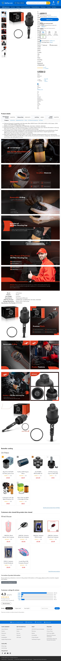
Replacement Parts (13, 9)
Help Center (29, 622)
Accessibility (34, 635)
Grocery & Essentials (25, 7)
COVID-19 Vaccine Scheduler (38, 629)
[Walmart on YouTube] (7, 653)
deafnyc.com (40, 89)
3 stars (19, 596)
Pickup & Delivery (35, 7)
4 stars (19, 594)
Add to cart (49, 19)
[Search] (48, 2)
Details (51, 42)
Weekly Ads (48, 622)
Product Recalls (35, 637)
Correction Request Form (9, 582)
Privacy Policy (50, 631)
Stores (18, 631)
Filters (19, 9)
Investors (3, 635)
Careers (48, 7)
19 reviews (46, 68)
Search (57, 608)
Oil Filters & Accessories (33, 120)
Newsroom (3, 633)
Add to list (45, 45)
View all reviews (6, 603)
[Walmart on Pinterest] (10, 653)
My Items (54, 7)
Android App (4, 648)
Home (2, 9)
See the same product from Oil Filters (51, 507)
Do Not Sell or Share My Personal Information (52, 639)
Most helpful (26, 608)
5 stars (19, 593)
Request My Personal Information (51, 636)
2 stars (19, 597)
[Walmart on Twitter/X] (5, 653)
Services (13, 7)
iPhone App (3, 646)
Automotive (6, 9)
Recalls (33, 633)
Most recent (9, 608)
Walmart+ (19, 635)
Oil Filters (41, 120)
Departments (6, 7)
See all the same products (54, 571)
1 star (19, 599)
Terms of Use (49, 629)
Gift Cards (19, 637)
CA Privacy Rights (50, 633)
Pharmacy (43, 7)
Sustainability (4, 637)
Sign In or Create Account (17, 622)
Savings (18, 7)
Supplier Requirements (6, 639)
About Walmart (4, 629)
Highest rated (18, 608)
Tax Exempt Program (36, 639)
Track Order (39, 622)
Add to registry (54, 45)
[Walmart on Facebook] (2, 653)
